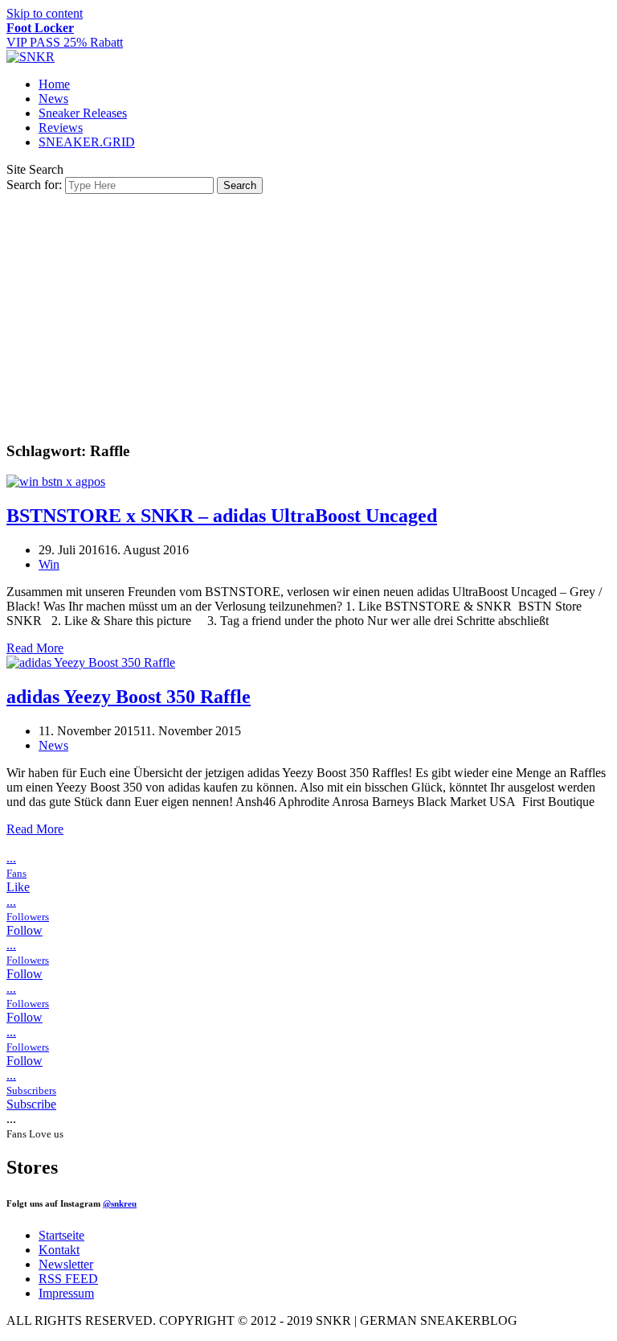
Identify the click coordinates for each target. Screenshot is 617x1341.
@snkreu (120, 1203)
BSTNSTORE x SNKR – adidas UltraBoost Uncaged (221, 515)
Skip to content (44, 13)
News (53, 98)
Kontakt (59, 1250)
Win (49, 564)
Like (18, 887)
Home (54, 84)
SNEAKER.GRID (87, 142)
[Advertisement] (308, 314)
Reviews (61, 127)
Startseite (61, 1235)
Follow (24, 930)
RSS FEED (68, 1278)
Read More (34, 648)
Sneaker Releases (83, 113)
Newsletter (66, 1264)
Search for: (34, 184)
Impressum (66, 1293)
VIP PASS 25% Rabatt (64, 35)
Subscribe (31, 1104)
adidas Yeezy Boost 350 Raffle (128, 696)
